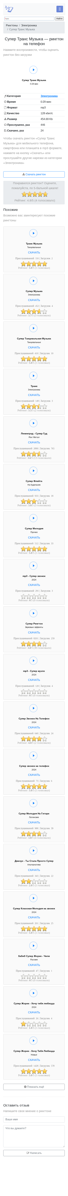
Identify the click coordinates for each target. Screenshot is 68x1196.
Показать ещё (35, 1086)
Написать (35, 1153)
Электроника (29, 25)
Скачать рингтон (35, 174)
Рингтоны (12, 25)
